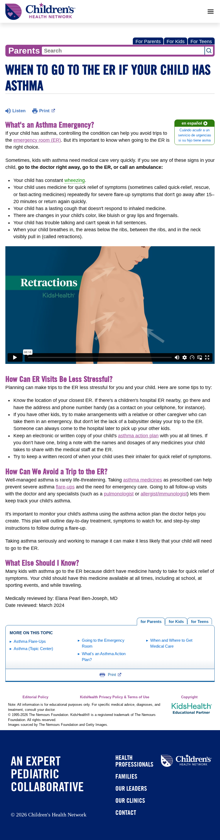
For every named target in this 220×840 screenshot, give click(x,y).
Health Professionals (134, 760)
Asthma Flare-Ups (30, 641)
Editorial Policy (35, 697)
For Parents (148, 41)
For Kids (176, 41)
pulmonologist (119, 493)
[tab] (199, 621)
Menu (211, 12)
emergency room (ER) (37, 140)
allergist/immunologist (164, 493)
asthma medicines (142, 480)
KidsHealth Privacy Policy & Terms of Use (114, 697)
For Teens (201, 41)
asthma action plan (138, 435)
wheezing (74, 180)
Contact (125, 812)
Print (44, 110)
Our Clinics (130, 800)
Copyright (189, 697)
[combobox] (123, 51)
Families (126, 776)
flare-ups (65, 487)
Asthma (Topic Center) (33, 648)
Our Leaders (131, 788)
